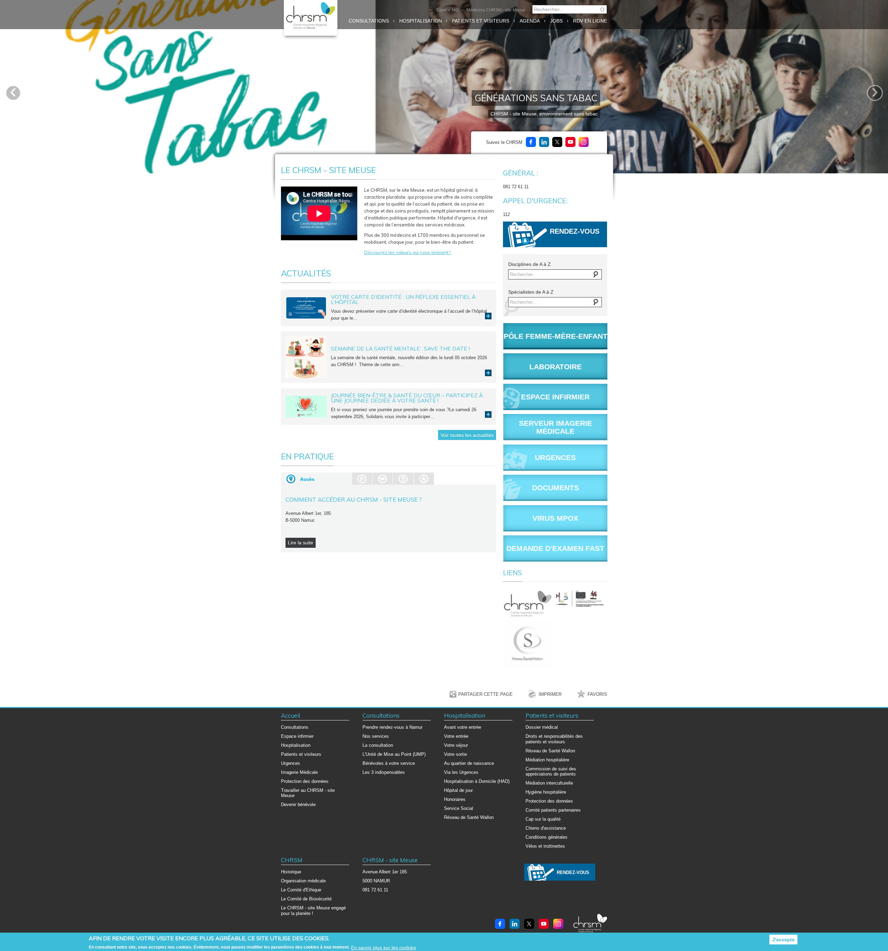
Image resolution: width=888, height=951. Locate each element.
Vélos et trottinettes (545, 846)
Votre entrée (456, 736)
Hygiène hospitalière (546, 792)
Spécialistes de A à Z (531, 292)
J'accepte (783, 939)
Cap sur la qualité (543, 819)
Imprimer (550, 694)
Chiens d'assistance (546, 828)
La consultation (377, 745)
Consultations (369, 21)
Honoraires (455, 799)
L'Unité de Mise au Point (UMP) (394, 754)
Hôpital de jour (458, 790)
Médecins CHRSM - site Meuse (496, 10)
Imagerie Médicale (299, 772)
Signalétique (383, 479)
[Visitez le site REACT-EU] (581, 599)
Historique (291, 871)
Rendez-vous (574, 231)
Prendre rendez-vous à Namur (392, 727)
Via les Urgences (461, 772)
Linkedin (544, 142)
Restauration (403, 479)
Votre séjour (456, 745)
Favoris (597, 694)
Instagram (584, 142)
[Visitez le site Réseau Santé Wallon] (529, 644)
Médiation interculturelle (549, 783)
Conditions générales (546, 837)
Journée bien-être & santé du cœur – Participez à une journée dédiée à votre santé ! (407, 398)
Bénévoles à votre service (388, 763)
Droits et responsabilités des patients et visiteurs (554, 739)
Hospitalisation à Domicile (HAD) (477, 781)
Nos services (375, 736)
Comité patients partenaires (553, 810)
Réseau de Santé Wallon (469, 817)
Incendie (424, 479)
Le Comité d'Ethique (301, 889)
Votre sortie (455, 754)
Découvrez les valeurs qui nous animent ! (407, 252)
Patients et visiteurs (480, 21)
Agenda (530, 21)
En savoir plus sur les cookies (383, 947)
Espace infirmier (297, 736)
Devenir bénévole (298, 804)
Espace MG (447, 10)
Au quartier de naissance (469, 763)
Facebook (531, 142)
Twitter (557, 142)
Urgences (290, 763)
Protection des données (304, 781)
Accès (307, 479)
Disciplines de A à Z (529, 264)
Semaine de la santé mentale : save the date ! (400, 348)
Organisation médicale (303, 880)
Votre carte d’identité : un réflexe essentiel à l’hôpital (403, 299)
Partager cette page (485, 694)
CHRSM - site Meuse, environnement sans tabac (544, 113)
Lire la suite (488, 316)
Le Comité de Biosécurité (306, 898)
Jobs (556, 21)
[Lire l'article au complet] (306, 307)
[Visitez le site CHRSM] (529, 603)
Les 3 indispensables (383, 772)
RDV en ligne (590, 21)
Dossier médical (542, 727)
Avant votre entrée (462, 727)
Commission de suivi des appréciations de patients (551, 771)
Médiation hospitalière (547, 759)
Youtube (570, 142)
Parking (362, 479)
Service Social (458, 808)
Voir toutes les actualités (467, 435)
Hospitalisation (420, 21)
